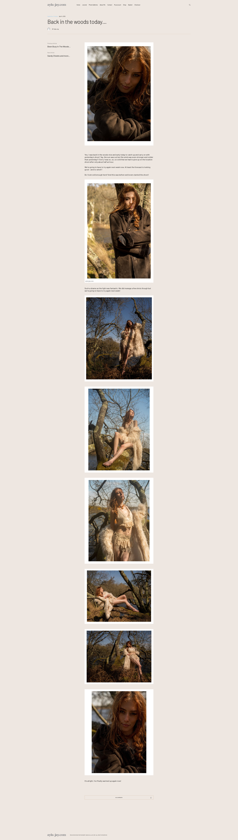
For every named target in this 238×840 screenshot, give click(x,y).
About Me (102, 5)
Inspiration (50, 16)
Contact (109, 5)
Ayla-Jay (56, 29)
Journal (84, 5)
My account (117, 5)
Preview (56, 16)
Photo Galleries (93, 5)
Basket (130, 5)
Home (78, 5)
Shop (124, 5)
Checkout (137, 5)
